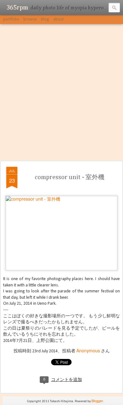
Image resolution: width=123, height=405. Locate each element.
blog (45, 19)
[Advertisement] (61, 92)
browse (30, 19)
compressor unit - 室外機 (69, 177)
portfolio (11, 19)
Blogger (97, 400)
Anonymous (88, 350)
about (58, 19)
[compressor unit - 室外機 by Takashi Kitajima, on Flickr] (61, 199)
